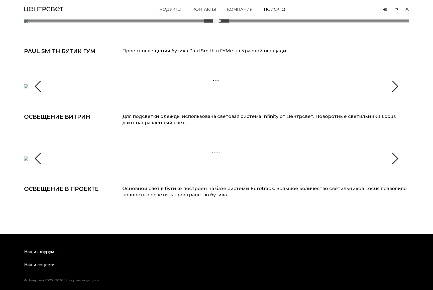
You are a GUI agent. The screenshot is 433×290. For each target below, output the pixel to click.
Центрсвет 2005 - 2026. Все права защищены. (65, 280)
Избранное (392, 9)
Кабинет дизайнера (403, 9)
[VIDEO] (216, 21)
